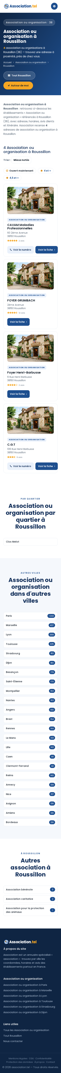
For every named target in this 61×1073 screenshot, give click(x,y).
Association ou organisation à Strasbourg (29, 1006)
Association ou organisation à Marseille (27, 990)
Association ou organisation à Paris (25, 985)
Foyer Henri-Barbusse (23, 372)
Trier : (7, 160)
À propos (39, 1062)
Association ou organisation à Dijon (25, 1012)
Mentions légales (18, 1058)
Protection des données (19, 1062)
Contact (50, 1062)
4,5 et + (14, 178)
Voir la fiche (45, 249)
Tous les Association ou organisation (26, 1030)
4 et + (47, 170)
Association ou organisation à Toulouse (28, 1001)
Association (23, 6)
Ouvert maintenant (21, 170)
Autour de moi (20, 85)
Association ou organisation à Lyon (25, 996)
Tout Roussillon (21, 75)
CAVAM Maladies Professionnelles (20, 226)
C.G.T (11, 444)
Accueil (7, 62)
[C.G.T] (30, 420)
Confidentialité (43, 1058)
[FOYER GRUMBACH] (30, 276)
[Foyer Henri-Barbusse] (30, 348)
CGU (31, 1058)
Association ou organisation (30, 62)
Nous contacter (13, 1041)
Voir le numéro (22, 249)
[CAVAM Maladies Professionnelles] (30, 200)
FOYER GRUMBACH (21, 300)
